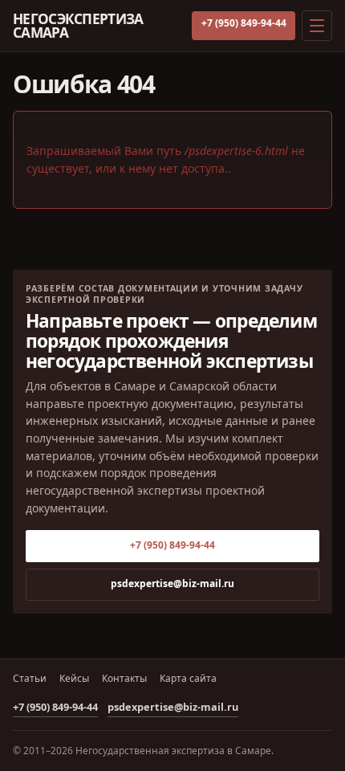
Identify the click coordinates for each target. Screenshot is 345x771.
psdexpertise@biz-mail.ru (172, 583)
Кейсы (74, 678)
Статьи (30, 678)
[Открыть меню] (317, 25)
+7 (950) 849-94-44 (243, 23)
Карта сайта (188, 678)
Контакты (124, 678)
